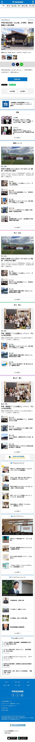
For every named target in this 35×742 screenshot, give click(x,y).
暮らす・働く (25, 5)
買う (19, 5)
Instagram (22, 695)
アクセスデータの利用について (9, 705)
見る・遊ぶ (14, 5)
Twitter (17, 695)
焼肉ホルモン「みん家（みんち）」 (9, 52)
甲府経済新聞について (7, 701)
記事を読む (17, 79)
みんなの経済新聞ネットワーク (17, 725)
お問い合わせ (5, 708)
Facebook (13, 695)
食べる (8, 5)
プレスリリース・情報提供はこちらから (11, 703)
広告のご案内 (5, 710)
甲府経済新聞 (17, 2)
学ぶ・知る (31, 5)
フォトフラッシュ (5, 19)
